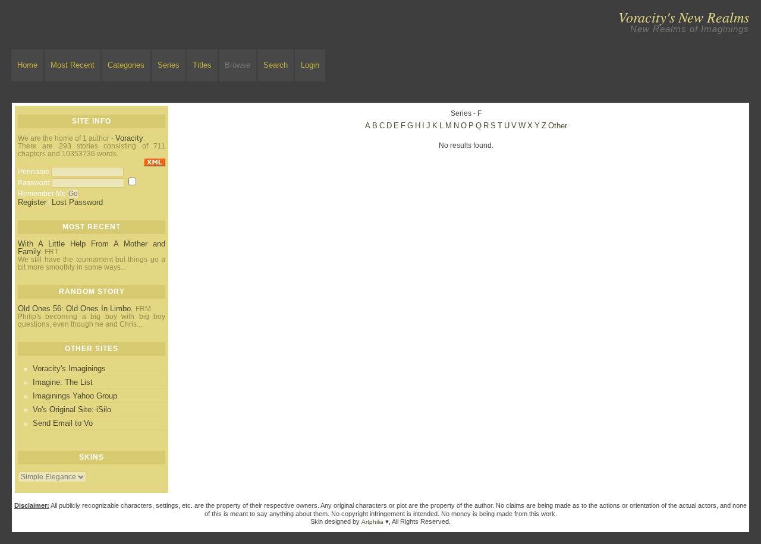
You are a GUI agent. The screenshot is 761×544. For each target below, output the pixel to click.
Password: (35, 183)
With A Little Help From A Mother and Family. (91, 247)
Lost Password (77, 202)
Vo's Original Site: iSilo (72, 409)
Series (169, 65)
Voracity (129, 138)
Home (27, 65)
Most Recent (73, 65)
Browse (237, 65)
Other (557, 125)
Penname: (34, 171)
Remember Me (42, 193)
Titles (202, 65)
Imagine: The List (63, 382)
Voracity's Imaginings (69, 368)
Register (32, 202)
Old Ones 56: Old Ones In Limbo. (77, 308)
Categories (126, 65)
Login (310, 65)
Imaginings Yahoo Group (75, 395)
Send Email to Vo (63, 423)
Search (275, 65)
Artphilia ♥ (375, 521)
